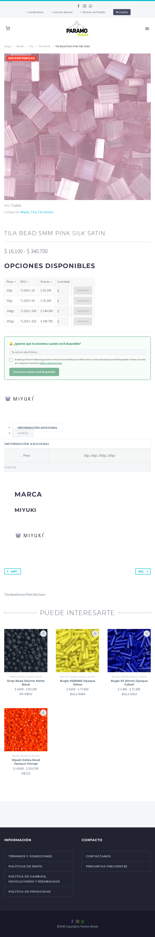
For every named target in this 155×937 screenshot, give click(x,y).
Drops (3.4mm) (26, 677)
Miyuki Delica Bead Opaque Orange (26, 761)
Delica (16, 756)
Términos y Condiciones (30, 856)
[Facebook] (78, 6)
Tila (31, 46)
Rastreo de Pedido (93, 12)
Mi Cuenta (122, 12)
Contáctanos (36, 12)
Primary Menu (147, 29)
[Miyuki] (19, 398)
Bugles (82, 677)
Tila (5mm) (44, 46)
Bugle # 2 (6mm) (69, 677)
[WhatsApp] (91, 6)
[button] (43, 633)
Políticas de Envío (25, 866)
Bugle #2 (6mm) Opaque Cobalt (129, 682)
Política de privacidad (51, 363)
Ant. (14, 571)
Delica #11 (26, 756)
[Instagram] (85, 6)
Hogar (8, 46)
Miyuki (20, 46)
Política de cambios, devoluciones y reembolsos (34, 879)
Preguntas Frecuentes (106, 866)
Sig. (141, 571)
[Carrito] (8, 28)
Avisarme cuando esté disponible (34, 372)
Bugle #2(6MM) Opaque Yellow (77, 682)
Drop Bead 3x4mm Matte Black (26, 682)
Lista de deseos (63, 12)
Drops (13, 677)
